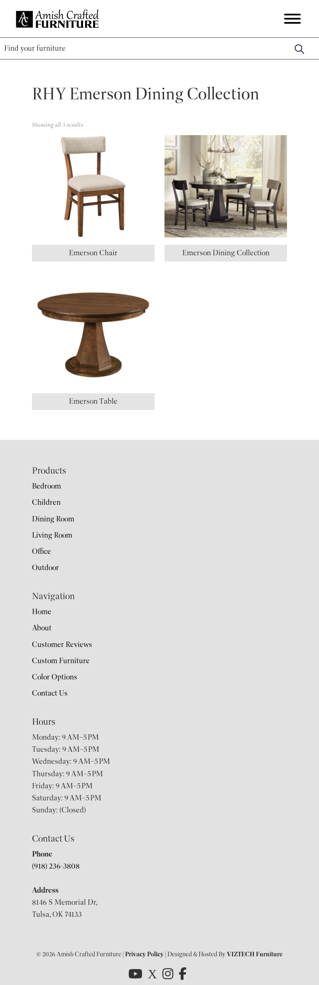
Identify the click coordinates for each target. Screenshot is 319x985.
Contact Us (50, 693)
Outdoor (45, 567)
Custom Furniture (61, 660)
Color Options (54, 676)
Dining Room (53, 518)
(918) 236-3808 (56, 866)
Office (41, 551)
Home (42, 611)
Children (46, 502)
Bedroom (46, 486)
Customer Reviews (62, 644)
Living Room (52, 535)
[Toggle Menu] (292, 18)
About (42, 627)
